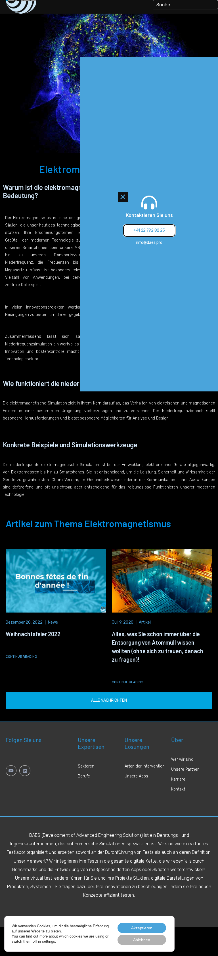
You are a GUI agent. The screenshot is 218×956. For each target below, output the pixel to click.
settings (48, 941)
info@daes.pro (149, 242)
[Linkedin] (24, 770)
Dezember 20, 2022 (24, 622)
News (53, 622)
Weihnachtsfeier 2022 (33, 633)
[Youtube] (11, 770)
